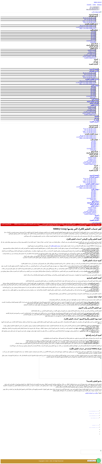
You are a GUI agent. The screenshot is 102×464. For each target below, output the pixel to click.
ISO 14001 (93, 145)
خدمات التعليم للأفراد (55, 245)
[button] (61, 172)
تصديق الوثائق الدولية (92, 45)
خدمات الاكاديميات (91, 160)
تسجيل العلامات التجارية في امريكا (88, 135)
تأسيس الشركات (93, 127)
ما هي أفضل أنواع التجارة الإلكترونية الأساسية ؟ (89, 224)
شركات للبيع (94, 43)
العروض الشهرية (93, 64)
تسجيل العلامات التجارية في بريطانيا (87, 28)
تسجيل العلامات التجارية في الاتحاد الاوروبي (86, 136)
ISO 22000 (93, 143)
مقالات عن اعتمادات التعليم (91, 393)
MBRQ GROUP (97, 2)
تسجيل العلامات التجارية (91, 134)
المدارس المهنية (92, 158)
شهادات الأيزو (94, 139)
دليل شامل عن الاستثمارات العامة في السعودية (49, 225)
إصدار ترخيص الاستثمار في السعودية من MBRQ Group (26, 224)
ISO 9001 (94, 140)
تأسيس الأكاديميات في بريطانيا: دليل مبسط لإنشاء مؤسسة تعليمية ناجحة (58, 224)
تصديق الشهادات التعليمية (90, 57)
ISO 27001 (93, 144)
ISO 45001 (93, 147)
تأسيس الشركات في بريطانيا (89, 131)
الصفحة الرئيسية (93, 14)
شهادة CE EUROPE (91, 148)
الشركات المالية (93, 46)
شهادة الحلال (93, 42)
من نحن (96, 61)
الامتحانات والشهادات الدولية (89, 162)
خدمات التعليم (94, 156)
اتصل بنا (96, 62)
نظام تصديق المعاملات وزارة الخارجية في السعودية (74, 225)
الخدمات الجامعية (92, 157)
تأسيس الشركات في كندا (90, 129)
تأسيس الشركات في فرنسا (89, 22)
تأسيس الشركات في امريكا (89, 128)
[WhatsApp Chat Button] (98, 460)
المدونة (96, 59)
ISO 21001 (93, 142)
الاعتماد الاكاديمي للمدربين (90, 161)
